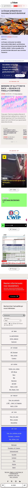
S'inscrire (13, 296)
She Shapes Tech (14, 389)
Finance (14, 358)
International (14, 451)
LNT (3, 184)
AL (4, 16)
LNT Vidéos (13, 189)
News (16, 323)
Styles (9, 36)
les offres (19, 75)
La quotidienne (6, 6)
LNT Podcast (13, 229)
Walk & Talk (13, 386)
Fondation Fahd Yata (13, 475)
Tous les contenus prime (14, 433)
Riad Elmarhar (18, 93)
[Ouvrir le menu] (24, 485)
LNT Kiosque (13, 268)
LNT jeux (14, 412)
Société (14, 454)
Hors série (14, 355)
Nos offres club (14, 439)
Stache (3, 93)
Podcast (6, 198)
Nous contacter (14, 477)
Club (11, 325)
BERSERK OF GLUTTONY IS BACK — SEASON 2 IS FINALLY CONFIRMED (13, 88)
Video (7, 325)
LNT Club (14, 428)
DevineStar (14, 422)
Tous (11, 323)
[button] (12, 141)
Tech (14, 461)
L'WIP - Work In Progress (14, 403)
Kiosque (4, 261)
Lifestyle (3, 39)
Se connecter (7, 75)
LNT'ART (14, 383)
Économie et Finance (14, 448)
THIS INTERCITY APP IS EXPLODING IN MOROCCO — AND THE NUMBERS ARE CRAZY (11, 132)
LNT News (14, 331)
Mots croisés (14, 419)
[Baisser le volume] (26, 225)
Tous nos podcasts (14, 400)
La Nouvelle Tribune (14, 2)
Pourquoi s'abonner (14, 436)
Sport (14, 467)
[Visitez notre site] (3, 485)
